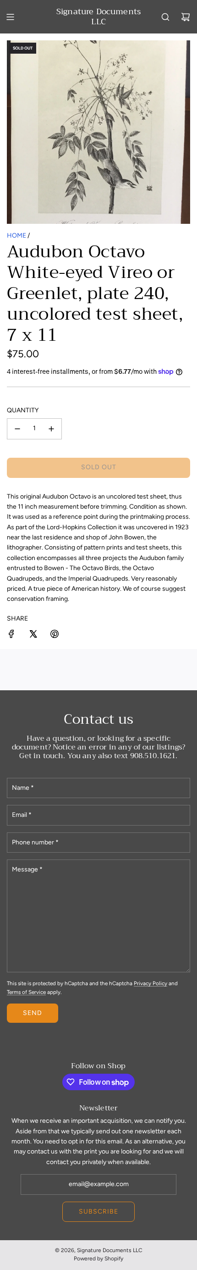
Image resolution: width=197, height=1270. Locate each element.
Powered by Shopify (98, 1258)
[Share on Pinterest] (54, 635)
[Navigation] (10, 17)
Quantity (22, 410)
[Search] (165, 17)
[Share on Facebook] (11, 635)
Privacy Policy (150, 983)
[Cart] (185, 17)
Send (32, 1013)
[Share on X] (33, 635)
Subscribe (98, 1211)
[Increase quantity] (51, 429)
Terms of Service (26, 992)
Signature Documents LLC (98, 17)
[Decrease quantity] (17, 429)
